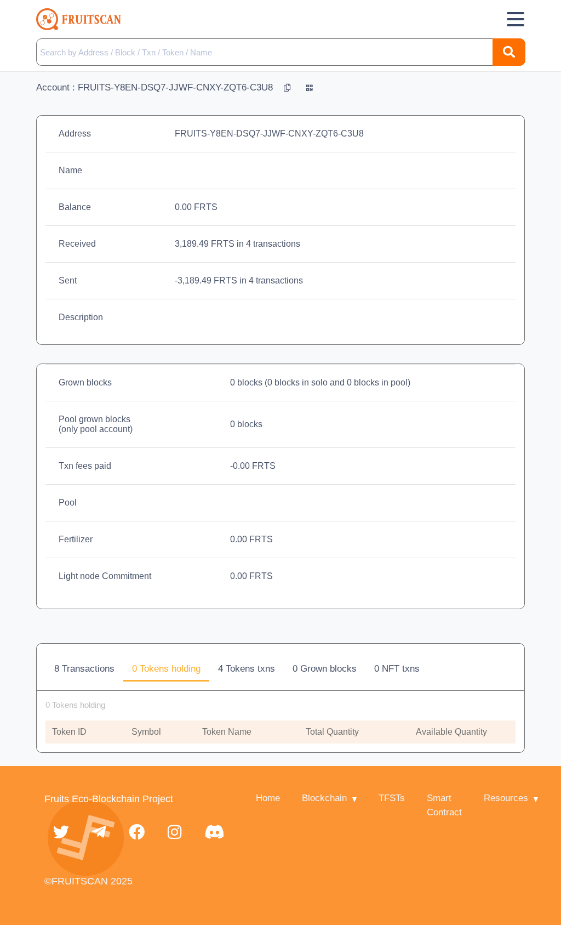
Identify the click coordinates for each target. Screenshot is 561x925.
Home (268, 798)
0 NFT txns (397, 668)
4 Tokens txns (246, 668)
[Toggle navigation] (515, 19)
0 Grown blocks (325, 668)
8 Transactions (84, 668)
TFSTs (392, 798)
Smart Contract (444, 805)
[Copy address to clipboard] (288, 87)
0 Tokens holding (166, 668)
